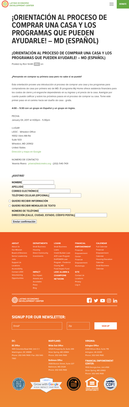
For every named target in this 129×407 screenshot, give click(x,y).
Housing (36, 249)
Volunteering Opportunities (18, 277)
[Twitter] (96, 301)
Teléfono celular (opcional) (30, 195)
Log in (77, 284)
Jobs (14, 259)
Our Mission (17, 249)
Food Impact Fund (61, 268)
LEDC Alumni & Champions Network (61, 275)
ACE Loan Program (62, 256)
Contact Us (79, 275)
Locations (16, 265)
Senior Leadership (19, 256)
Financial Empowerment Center (81, 253)
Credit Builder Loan (62, 253)
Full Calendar (101, 246)
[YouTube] (102, 301)
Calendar (101, 243)
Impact (36, 271)
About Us (16, 246)
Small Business (39, 246)
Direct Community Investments (40, 255)
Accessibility (17, 268)
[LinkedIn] (115, 301)
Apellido (17, 186)
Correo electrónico (25, 191)
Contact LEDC (17, 271)
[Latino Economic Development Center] (18, 4)
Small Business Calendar (102, 267)
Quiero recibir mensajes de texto (34, 205)
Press (35, 284)
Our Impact (37, 275)
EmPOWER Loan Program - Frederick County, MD (62, 262)
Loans (57, 243)
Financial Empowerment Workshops (81, 262)
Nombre (17, 182)
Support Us (16, 262)
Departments (40, 243)
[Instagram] (109, 301)
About (15, 243)
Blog (35, 288)
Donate (122, 4)
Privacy (78, 281)
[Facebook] (89, 301)
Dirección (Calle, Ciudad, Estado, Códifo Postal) (43, 215)
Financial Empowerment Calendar (102, 253)
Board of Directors (19, 253)
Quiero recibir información (30, 200)
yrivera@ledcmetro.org (39, 163)
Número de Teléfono (25, 210)
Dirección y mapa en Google (26, 151)
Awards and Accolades (38, 280)
